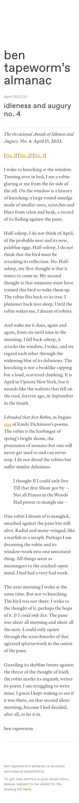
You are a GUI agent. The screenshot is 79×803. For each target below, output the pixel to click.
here (27, 789)
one (7, 424)
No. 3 (39, 155)
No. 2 (24, 155)
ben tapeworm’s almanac (37, 68)
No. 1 (10, 155)
